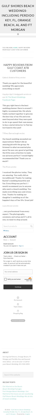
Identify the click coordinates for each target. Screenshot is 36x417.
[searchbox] (18, 226)
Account (13, 240)
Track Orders (18, 307)
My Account (18, 300)
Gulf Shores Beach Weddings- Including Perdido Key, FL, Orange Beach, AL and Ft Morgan (18, 412)
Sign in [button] (21, 246)
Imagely (27, 414)
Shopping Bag (18, 313)
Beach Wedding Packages (12, 389)
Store (5, 240)
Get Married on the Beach (12, 386)
